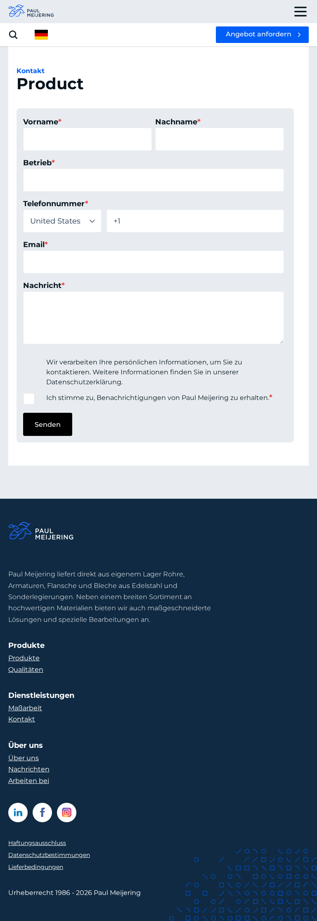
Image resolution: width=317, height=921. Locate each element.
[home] (31, 12)
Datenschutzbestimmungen (49, 855)
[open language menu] (41, 34)
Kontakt (21, 719)
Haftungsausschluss (37, 843)
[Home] (41, 532)
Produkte (24, 658)
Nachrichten (29, 769)
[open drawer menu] (300, 11)
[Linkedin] (18, 812)
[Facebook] (42, 812)
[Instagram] (66, 812)
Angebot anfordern (258, 34)
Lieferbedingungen (35, 867)
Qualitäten (25, 669)
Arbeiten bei (28, 781)
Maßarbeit (25, 708)
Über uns (23, 758)
